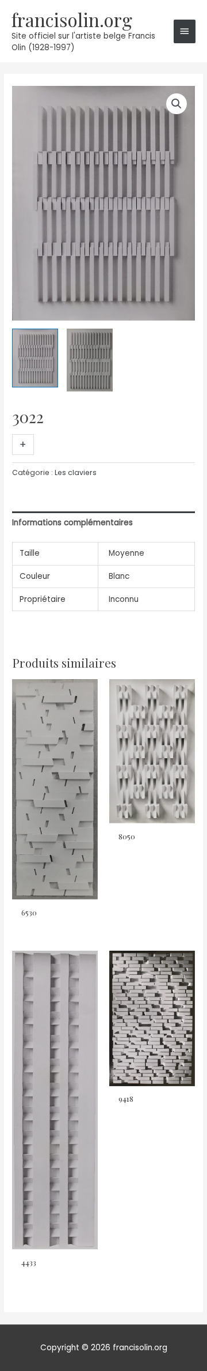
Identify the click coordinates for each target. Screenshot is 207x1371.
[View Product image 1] (35, 358)
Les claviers (76, 472)
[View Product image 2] (90, 360)
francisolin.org (72, 19)
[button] (176, 103)
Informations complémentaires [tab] (72, 522)
